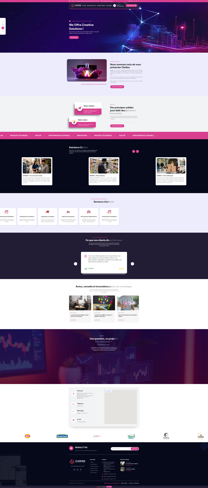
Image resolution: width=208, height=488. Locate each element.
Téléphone (80, 403)
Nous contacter (93, 472)
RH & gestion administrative (104, 216)
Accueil (84, 5)
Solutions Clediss (101, 5)
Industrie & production (83, 216)
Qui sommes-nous (91, 5)
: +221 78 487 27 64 (82, 413)
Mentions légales (124, 483)
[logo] (76, 5)
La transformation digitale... (132, 463)
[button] (3, 21)
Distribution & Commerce (42, 216)
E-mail (79, 419)
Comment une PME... (130, 469)
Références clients (94, 470)
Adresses (80, 391)
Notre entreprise (93, 464)
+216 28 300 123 (120, 6)
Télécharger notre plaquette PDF (112, 483)
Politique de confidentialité (134, 483)
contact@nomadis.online (107, 1)
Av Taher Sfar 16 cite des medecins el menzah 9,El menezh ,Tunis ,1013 (84, 1)
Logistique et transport (62, 216)
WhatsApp (80, 410)
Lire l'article (128, 465)
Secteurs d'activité (94, 466)
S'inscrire (135, 448)
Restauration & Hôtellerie (21, 216)
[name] (134, 1)
